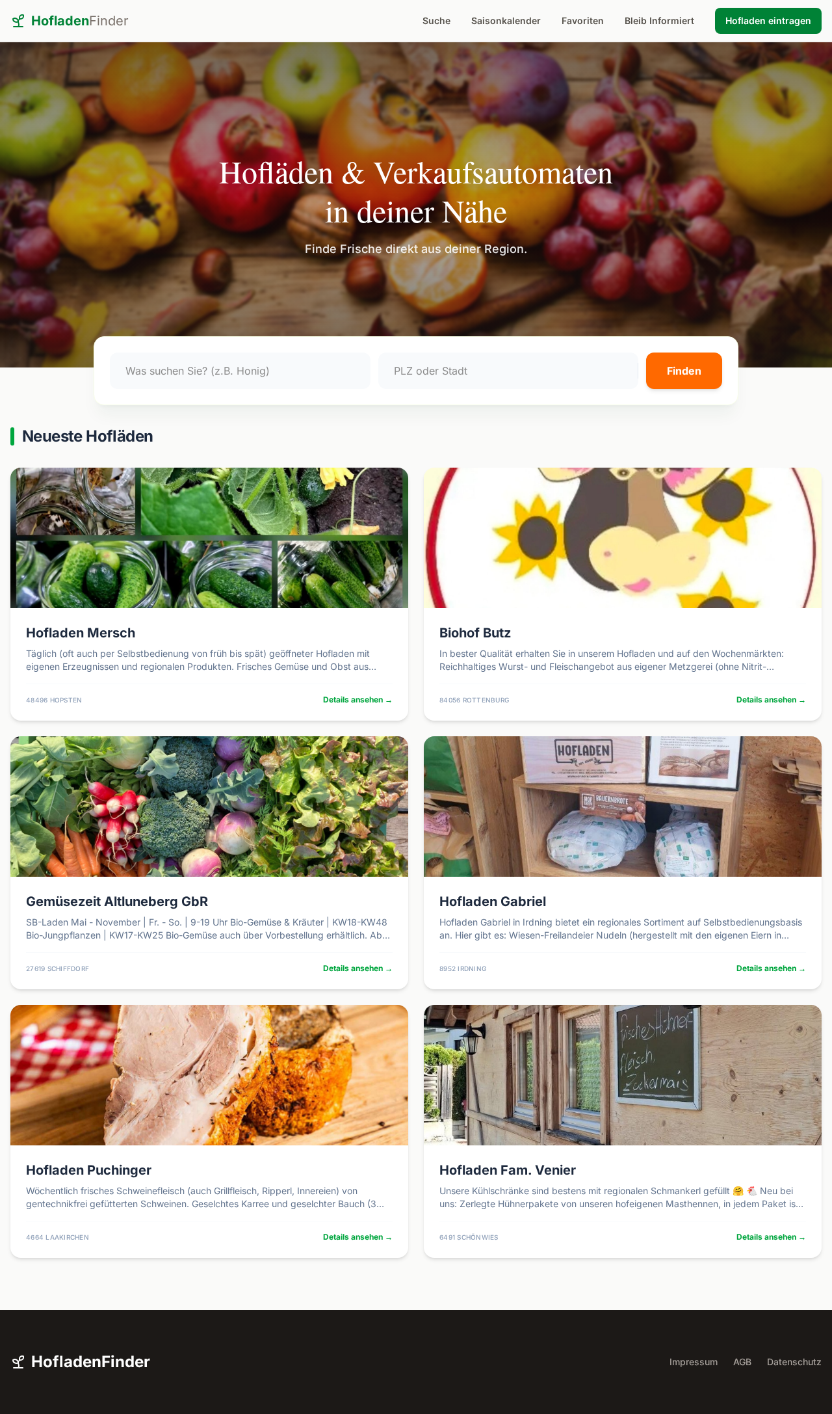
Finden (684, 370)
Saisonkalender (506, 20)
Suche (436, 20)
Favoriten (583, 20)
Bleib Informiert (659, 20)
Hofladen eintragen (768, 20)
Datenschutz (794, 1361)
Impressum (694, 1361)
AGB (742, 1361)
